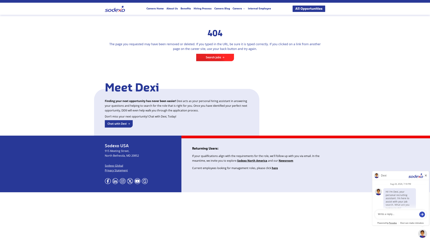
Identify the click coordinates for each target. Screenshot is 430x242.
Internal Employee (259, 9)
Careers (237, 9)
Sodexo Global (114, 166)
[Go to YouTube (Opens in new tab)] (137, 181)
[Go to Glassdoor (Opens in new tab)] (145, 181)
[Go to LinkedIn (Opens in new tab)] (115, 181)
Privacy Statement (116, 170)
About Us (172, 9)
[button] (119, 124)
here (275, 168)
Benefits (186, 9)
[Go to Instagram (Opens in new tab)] (123, 181)
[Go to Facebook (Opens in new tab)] (108, 181)
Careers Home (155, 9)
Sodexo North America (252, 161)
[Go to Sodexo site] (115, 8)
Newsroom (286, 161)
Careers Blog (222, 9)
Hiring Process (203, 9)
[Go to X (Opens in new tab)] (130, 181)
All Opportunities (308, 8)
